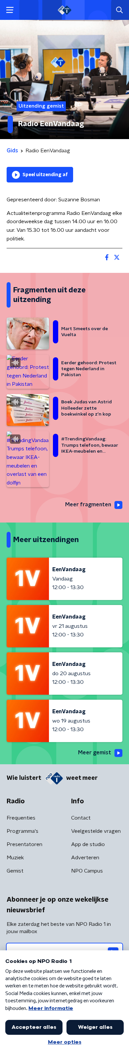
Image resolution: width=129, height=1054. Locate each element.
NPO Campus (87, 871)
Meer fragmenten (88, 504)
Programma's (22, 831)
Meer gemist (94, 752)
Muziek (15, 857)
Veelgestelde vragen (96, 831)
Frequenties (21, 818)
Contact (81, 818)
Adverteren (85, 857)
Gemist (15, 871)
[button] (9, 10)
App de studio (88, 844)
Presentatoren (24, 844)
